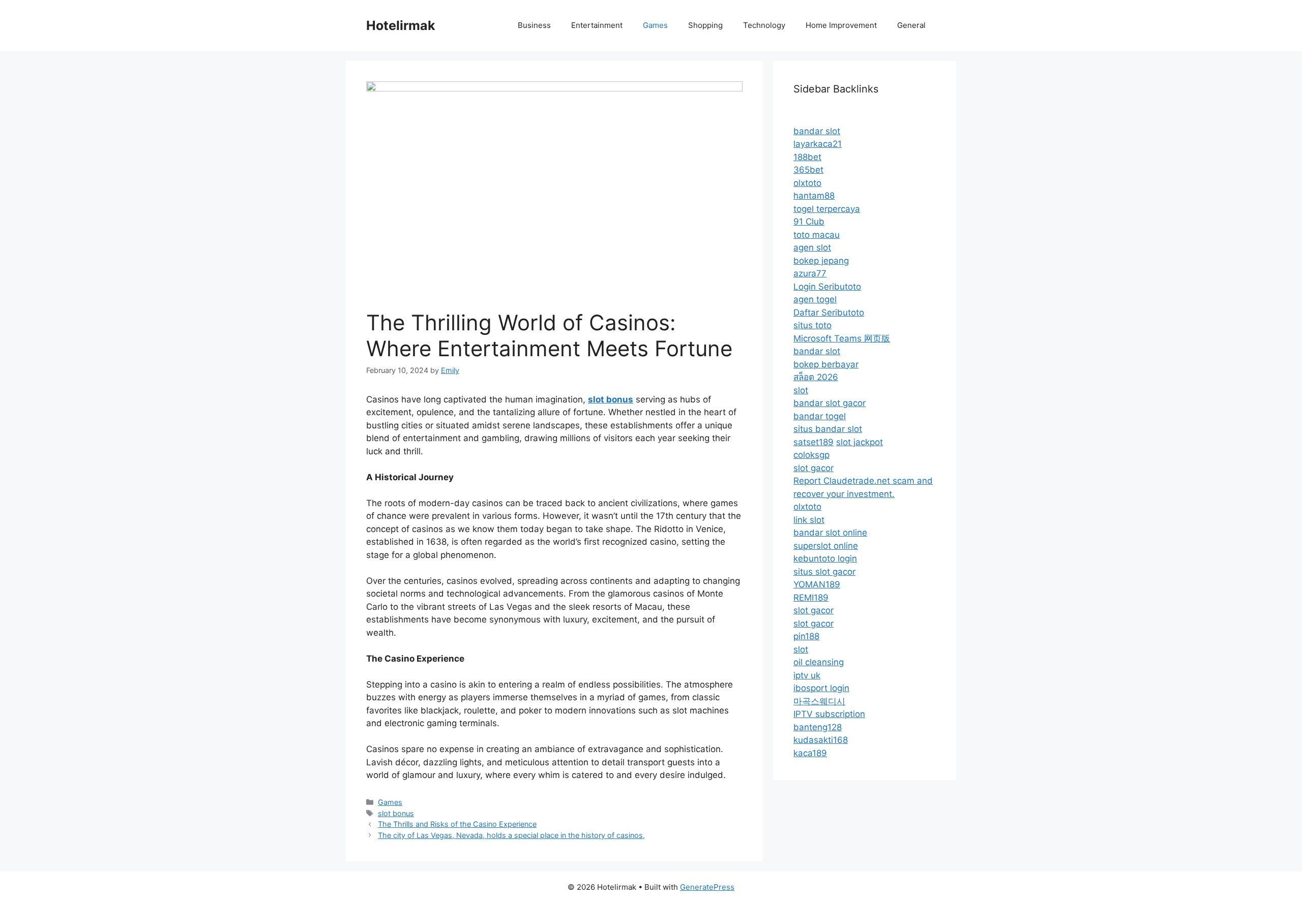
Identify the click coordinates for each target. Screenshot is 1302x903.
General (911, 25)
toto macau (816, 235)
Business (534, 25)
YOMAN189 (816, 584)
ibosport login (821, 688)
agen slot (812, 247)
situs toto (812, 325)
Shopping (705, 25)
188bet (807, 157)
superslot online (825, 546)
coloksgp (811, 455)
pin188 (806, 636)
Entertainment (597, 25)
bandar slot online (830, 532)
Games (655, 25)
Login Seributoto (827, 287)
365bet (808, 170)
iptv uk (806, 675)
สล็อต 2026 (815, 377)
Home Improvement (841, 25)
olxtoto (807, 183)
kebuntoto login (825, 558)
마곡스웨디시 (819, 701)
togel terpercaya (826, 209)
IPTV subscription (829, 714)
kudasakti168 (820, 740)
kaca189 (810, 753)
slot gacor (813, 468)
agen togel (815, 299)
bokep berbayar (826, 364)
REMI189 (810, 598)
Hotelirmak (400, 25)
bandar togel (819, 416)
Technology (764, 25)
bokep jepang (821, 261)
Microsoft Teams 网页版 (841, 338)
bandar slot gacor (829, 403)
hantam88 (814, 196)
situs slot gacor (824, 572)
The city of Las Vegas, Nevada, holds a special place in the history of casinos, (511, 835)
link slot (808, 520)
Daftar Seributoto (828, 312)
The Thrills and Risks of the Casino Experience (457, 824)
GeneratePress (707, 887)
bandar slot (816, 131)
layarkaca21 (817, 144)
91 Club (808, 221)
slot (800, 390)
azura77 (809, 273)
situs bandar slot (827, 429)
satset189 (813, 442)
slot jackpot (859, 442)
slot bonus (396, 813)
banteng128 (817, 727)
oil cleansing (818, 662)
